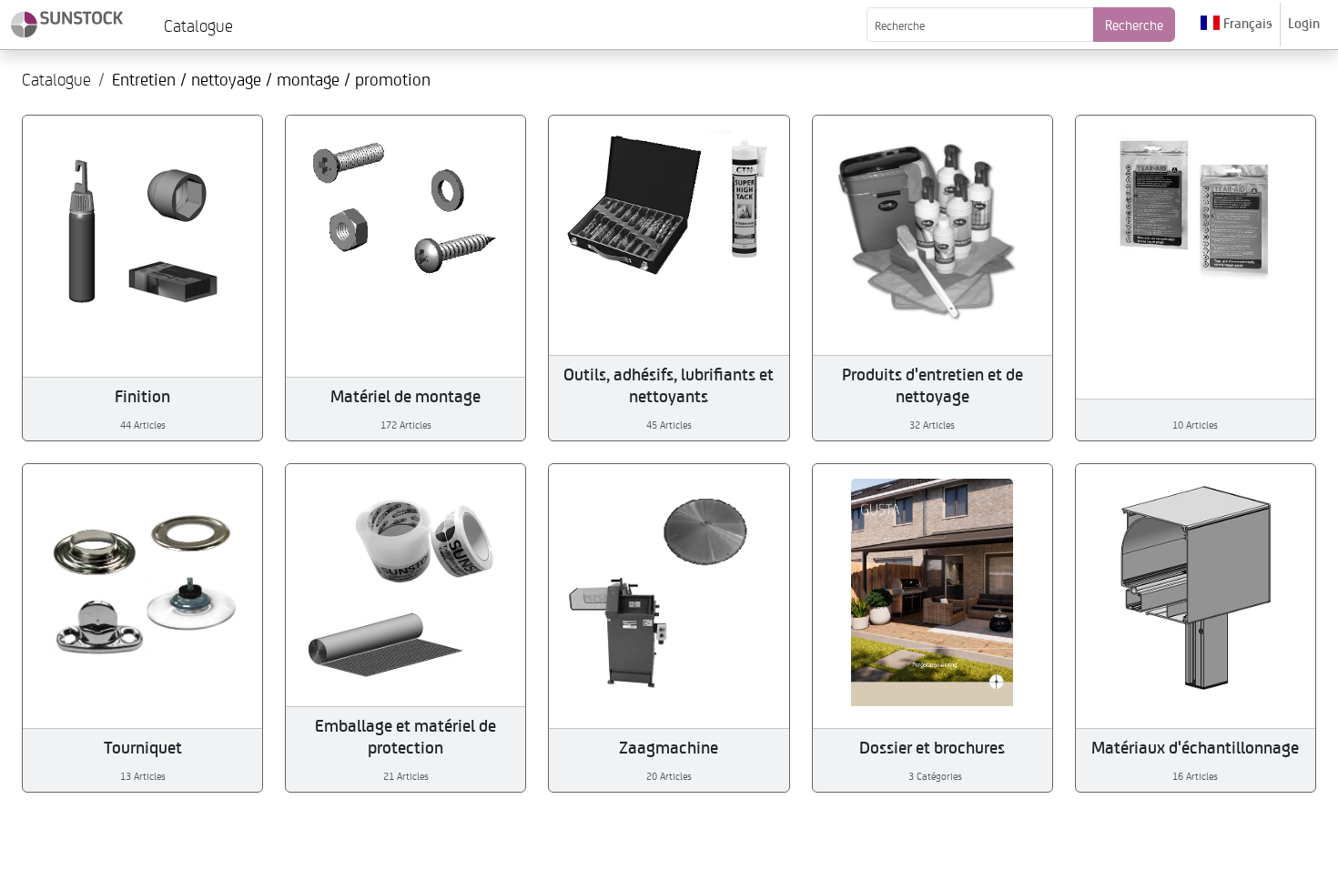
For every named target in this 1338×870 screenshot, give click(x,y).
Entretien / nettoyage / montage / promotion (271, 78)
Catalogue (56, 78)
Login (1304, 23)
